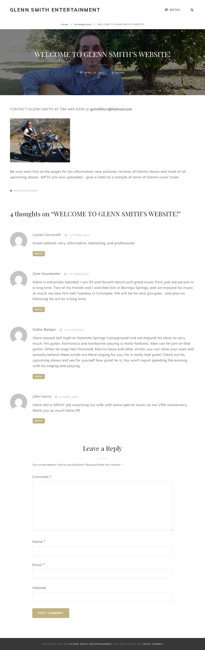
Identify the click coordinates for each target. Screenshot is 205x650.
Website (39, 587)
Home (64, 24)
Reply (39, 253)
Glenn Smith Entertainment (55, 10)
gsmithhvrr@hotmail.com (111, 109)
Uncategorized (82, 24)
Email (38, 564)
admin (120, 72)
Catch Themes (152, 643)
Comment (41, 476)
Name (38, 541)
